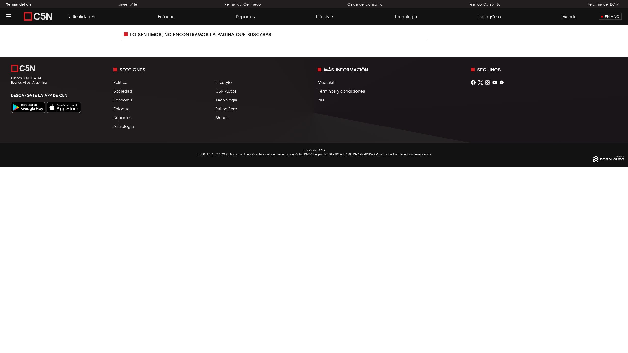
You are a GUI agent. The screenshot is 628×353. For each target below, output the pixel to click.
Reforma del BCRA (603, 4)
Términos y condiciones (341, 91)
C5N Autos (226, 91)
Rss (321, 100)
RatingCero (489, 16)
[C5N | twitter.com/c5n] (481, 82)
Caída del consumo (365, 4)
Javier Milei (128, 4)
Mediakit (326, 82)
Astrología (123, 126)
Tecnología (405, 16)
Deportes (245, 16)
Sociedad (122, 91)
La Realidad (78, 16)
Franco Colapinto (485, 4)
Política (120, 82)
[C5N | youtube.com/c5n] (495, 82)
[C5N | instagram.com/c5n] (488, 82)
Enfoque (166, 16)
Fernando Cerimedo (243, 4)
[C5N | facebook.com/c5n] (474, 82)
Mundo (569, 16)
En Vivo (612, 16)
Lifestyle (324, 16)
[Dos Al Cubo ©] (608, 161)
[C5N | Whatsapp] (503, 82)
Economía (123, 100)
